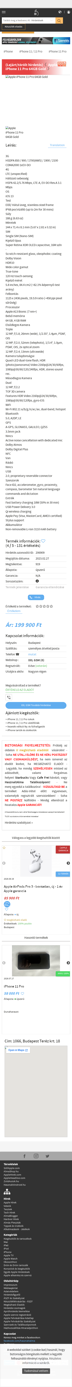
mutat (32, 654)
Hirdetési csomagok (14, 1308)
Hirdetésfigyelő (12, 1294)
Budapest (34, 643)
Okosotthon (10, 1262)
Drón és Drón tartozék (16, 1265)
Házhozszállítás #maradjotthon (21, 1328)
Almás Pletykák (12, 1222)
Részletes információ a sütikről (41, 1361)
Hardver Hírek (11, 1219)
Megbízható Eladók (14, 1305)
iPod (6, 1248)
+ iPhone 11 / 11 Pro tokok (20, 719)
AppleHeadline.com (14, 1178)
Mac (6, 1242)
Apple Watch (11, 1258)
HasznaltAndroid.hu (15, 1185)
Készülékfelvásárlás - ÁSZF (18, 1301)
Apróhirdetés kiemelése (17, 1311)
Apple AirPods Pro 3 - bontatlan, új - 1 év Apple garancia (33, 889)
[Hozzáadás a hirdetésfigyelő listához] (43, 541)
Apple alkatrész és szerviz (18, 1275)
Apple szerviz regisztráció (17, 1315)
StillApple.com (12, 1168)
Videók (7, 1206)
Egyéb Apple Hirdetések (17, 1272)
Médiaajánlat (11, 1288)
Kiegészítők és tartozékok (18, 1238)
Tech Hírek (9, 1212)
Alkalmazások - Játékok (17, 1229)
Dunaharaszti (11, 1011)
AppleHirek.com (12, 1174)
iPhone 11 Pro (14, 986)
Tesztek (8, 1209)
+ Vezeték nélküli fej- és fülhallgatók (25, 726)
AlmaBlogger (11, 1216)
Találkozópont (39, 782)
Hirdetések (37, 20)
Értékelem (13, 611)
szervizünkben (45, 796)
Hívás (37, 597)
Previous (11, 98)
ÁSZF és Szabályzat (14, 1298)
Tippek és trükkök (13, 1226)
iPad (6, 1245)
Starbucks (22, 778)
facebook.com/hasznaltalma (19, 1341)
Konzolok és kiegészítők (17, 1268)
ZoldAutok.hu (11, 1181)
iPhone (7, 1252)
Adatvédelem (11, 1291)
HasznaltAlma (14, 782)
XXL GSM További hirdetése (36, 705)
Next (61, 98)
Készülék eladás (13, 26)
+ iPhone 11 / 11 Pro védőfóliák (23, 723)
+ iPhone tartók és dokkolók (21, 730)
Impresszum (10, 1285)
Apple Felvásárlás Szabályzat (19, 1321)
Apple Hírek (10, 1202)
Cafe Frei (43, 778)
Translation (57, 145)
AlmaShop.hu (11, 1171)
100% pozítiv (25, 923)
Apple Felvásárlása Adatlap (19, 1318)
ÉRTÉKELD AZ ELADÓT (20, 690)
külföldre (30, 800)
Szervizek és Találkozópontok (20, 1324)
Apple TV (8, 1255)
